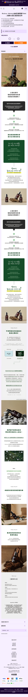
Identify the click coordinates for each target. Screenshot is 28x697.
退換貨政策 (14, 655)
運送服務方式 (14, 653)
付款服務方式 (14, 654)
